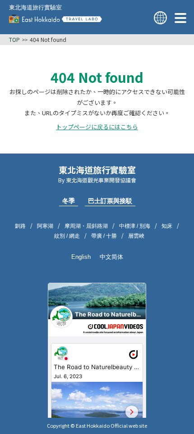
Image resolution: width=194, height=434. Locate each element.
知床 (167, 226)
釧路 (20, 226)
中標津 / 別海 (134, 226)
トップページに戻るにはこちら (97, 127)
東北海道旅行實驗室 (35, 7)
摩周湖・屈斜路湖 (86, 226)
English (81, 256)
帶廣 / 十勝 (104, 236)
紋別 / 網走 (67, 236)
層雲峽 (136, 236)
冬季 (68, 200)
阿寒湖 (45, 226)
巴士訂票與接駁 (110, 200)
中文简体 (111, 256)
